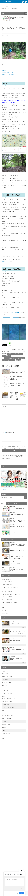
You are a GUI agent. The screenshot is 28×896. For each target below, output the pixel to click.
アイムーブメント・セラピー (8, 693)
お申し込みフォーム (15, 312)
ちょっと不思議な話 (6, 733)
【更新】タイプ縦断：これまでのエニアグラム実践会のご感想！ (17, 557)
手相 (4, 730)
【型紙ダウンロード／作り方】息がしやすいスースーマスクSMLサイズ (17, 545)
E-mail (3, 432)
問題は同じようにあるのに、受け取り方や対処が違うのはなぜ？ (17, 384)
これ (3, 261)
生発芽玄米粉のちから (14, 623)
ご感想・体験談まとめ (6, 579)
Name (3, 425)
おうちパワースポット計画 (7, 715)
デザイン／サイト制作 (6, 718)
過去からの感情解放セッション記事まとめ (10, 602)
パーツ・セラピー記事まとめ (8, 584)
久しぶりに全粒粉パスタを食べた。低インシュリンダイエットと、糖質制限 (17, 632)
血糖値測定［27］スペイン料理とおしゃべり (17, 570)
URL (3, 439)
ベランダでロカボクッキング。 (16, 563)
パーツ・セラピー (5, 690)
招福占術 (4, 727)
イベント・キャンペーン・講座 (8, 676)
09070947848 (16, 317)
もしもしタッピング (6, 696)
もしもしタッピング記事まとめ (8, 599)
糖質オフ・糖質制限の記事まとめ (8, 605)
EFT (3, 710)
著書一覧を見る (3, 489)
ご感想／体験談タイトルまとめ (16, 514)
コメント (4, 351)
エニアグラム (10, 353)
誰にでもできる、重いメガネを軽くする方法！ (17, 659)
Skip (17, 893)
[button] (23, 2)
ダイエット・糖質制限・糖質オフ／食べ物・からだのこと (14, 358)
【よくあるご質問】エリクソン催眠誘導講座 (11, 594)
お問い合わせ (6, 317)
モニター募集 (5, 679)
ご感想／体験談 (5, 671)
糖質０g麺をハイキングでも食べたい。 (18, 550)
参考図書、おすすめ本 (6, 724)
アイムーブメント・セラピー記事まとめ (10, 587)
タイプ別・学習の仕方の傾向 (8, 72)
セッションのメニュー (6, 682)
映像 (3, 607)
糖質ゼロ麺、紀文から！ (15, 640)
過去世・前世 (18, 360)
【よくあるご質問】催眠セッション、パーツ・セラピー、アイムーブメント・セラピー (13, 591)
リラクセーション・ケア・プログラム (9, 712)
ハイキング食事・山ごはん (18, 353)
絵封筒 (4, 721)
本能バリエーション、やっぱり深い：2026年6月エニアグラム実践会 (17, 527)
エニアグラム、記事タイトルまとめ (17, 508)
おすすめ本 (4, 610)
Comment (4, 406)
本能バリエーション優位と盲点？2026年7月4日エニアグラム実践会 (17, 521)
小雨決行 (4, 70)
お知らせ (4, 738)
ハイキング (4, 360)
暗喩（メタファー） (11, 360)
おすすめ (4, 736)
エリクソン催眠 (5, 687)
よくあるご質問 (5, 673)
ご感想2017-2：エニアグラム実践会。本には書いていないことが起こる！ (17, 372)
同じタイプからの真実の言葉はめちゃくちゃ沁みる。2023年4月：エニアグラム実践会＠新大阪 (18, 378)
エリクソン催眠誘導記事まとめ (8, 596)
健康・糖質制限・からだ (7, 355)
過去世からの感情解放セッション (8, 698)
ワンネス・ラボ (6, 1)
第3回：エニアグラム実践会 (8, 74)
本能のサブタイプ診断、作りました (17, 532)
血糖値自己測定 (5, 613)
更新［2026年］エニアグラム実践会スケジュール (17, 18)
